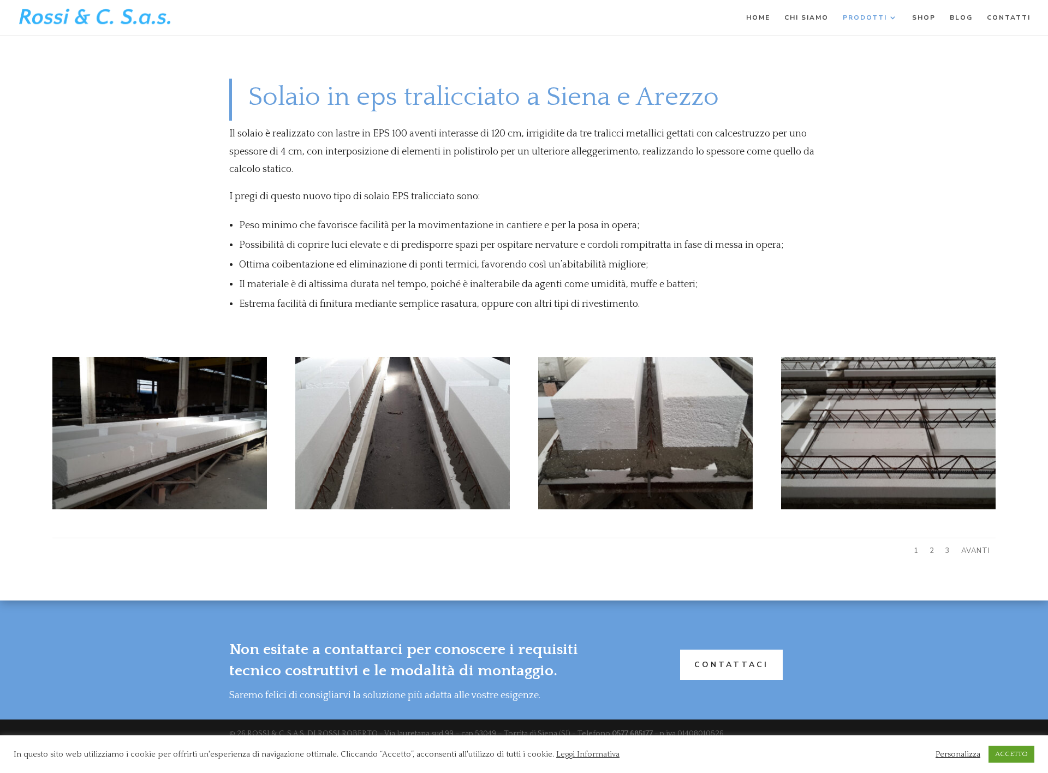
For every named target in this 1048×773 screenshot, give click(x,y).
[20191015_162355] (888, 507)
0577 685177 (632, 733)
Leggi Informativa (588, 754)
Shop (924, 18)
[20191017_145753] (645, 507)
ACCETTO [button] (1011, 754)
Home (758, 18)
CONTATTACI (731, 664)
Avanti (975, 551)
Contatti (1009, 18)
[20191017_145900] (159, 507)
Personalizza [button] (958, 754)
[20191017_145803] (402, 507)
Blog (961, 18)
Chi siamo (806, 18)
